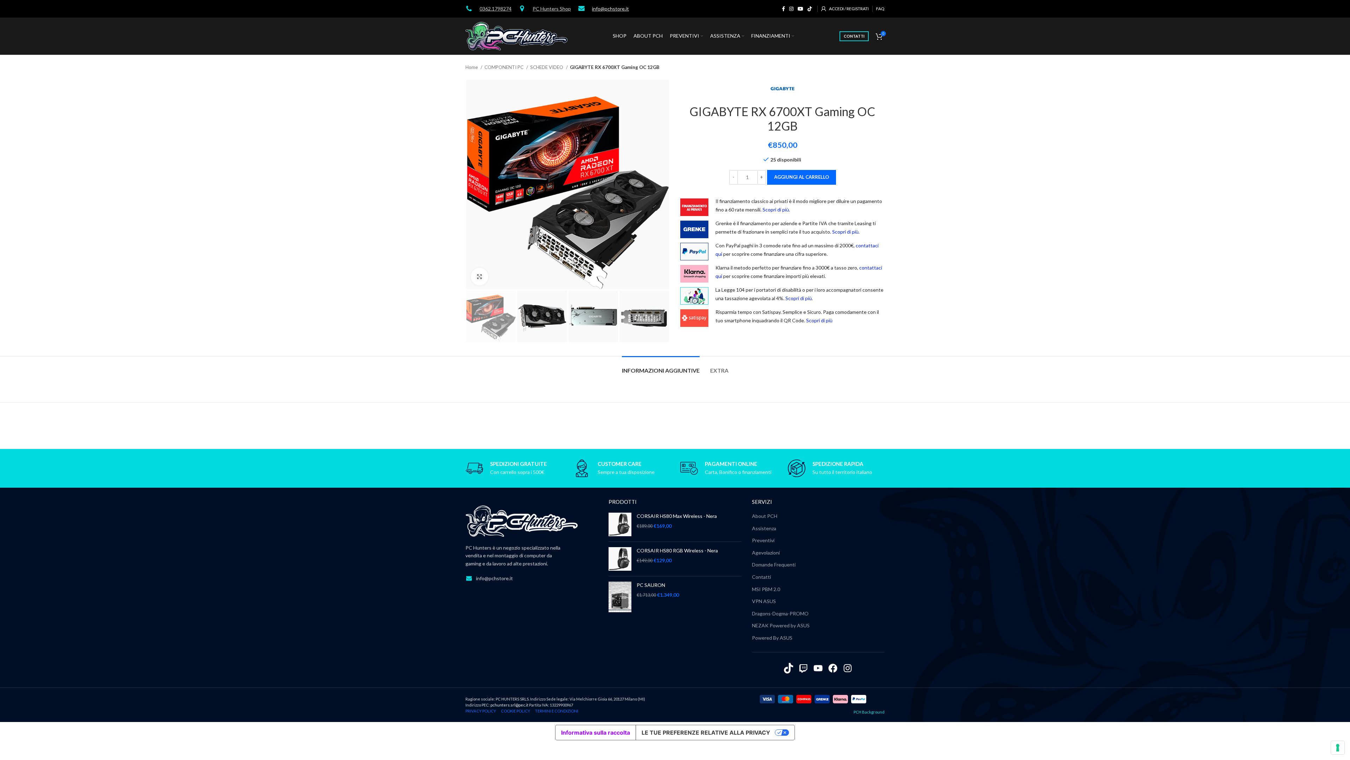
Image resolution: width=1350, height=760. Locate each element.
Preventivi (763, 540)
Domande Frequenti (774, 565)
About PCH (764, 516)
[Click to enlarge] (479, 276)
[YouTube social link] (800, 8)
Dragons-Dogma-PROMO (780, 613)
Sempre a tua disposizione (626, 472)
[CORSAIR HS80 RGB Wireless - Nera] (620, 559)
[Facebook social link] (783, 8)
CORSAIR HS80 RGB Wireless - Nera (677, 550)
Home (472, 67)
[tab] (661, 367)
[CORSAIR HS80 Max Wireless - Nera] (620, 524)
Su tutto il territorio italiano (842, 472)
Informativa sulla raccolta (595, 732)
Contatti (761, 577)
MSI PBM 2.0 (766, 589)
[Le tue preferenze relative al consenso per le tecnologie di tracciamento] (1337, 747)
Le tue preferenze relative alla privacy (706, 732)
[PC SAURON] (620, 597)
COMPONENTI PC (504, 67)
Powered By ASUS (772, 638)
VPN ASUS (764, 601)
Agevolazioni (766, 553)
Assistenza (764, 528)
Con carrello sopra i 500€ (517, 472)
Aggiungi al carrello (801, 177)
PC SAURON (651, 585)
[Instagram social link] (791, 8)
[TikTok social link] (809, 8)
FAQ (880, 8)
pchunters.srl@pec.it (509, 705)
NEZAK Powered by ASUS (781, 625)
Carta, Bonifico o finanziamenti (738, 472)
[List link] (531, 578)
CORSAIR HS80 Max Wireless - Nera (677, 516)
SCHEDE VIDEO (547, 67)
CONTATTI (854, 36)
